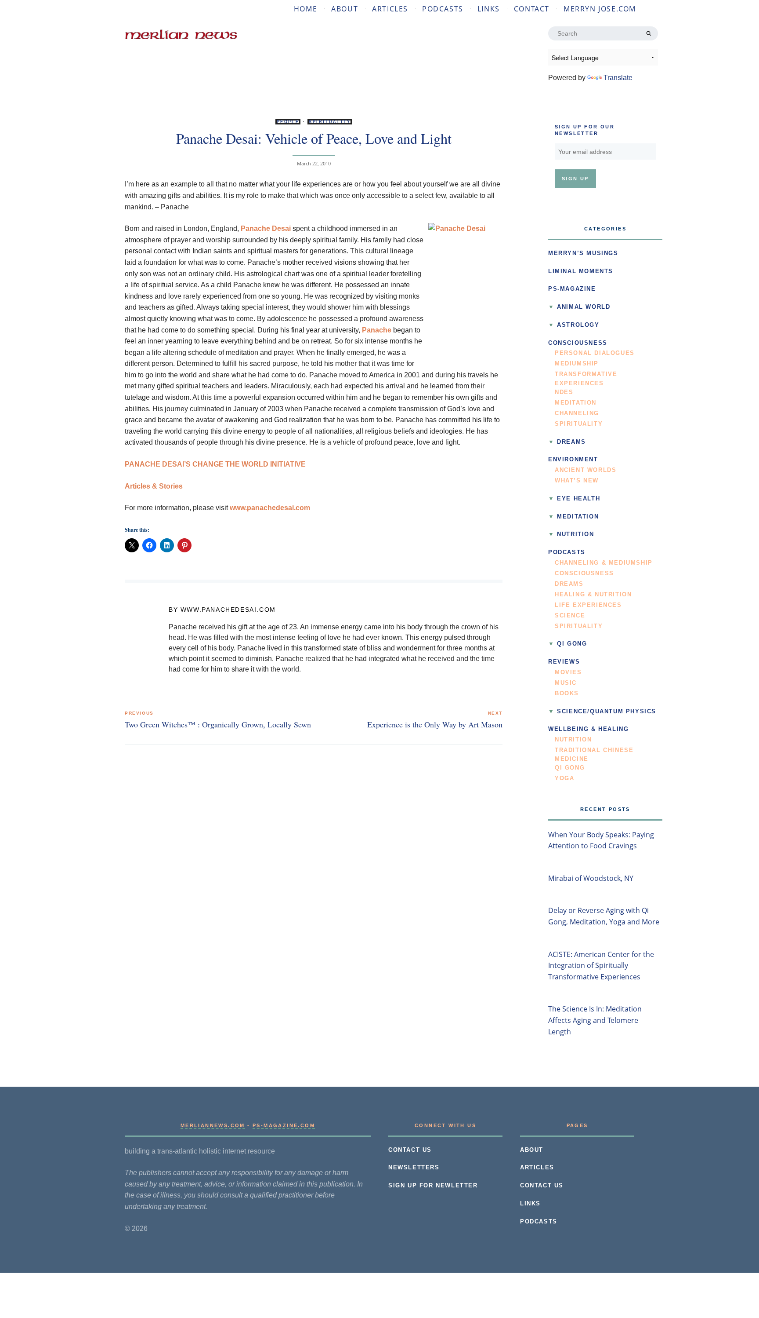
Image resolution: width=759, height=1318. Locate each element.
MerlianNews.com (213, 1125)
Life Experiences (588, 605)
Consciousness (577, 343)
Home (305, 9)
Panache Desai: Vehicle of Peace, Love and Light (314, 138)
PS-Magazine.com (284, 1125)
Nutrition (575, 534)
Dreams (571, 442)
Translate (618, 77)
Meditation (575, 403)
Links (488, 9)
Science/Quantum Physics (606, 711)
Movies (568, 672)
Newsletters (414, 1168)
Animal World (583, 307)
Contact (531, 9)
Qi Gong (572, 644)
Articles (390, 9)
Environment (573, 459)
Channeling (577, 413)
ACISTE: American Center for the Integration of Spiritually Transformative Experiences (601, 965)
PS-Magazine (572, 289)
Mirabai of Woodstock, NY (590, 878)
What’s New (577, 481)
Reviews (564, 662)
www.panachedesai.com (270, 507)
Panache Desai (266, 228)
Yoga (564, 778)
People (288, 122)
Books (567, 693)
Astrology (578, 325)
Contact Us (410, 1150)
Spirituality (330, 122)
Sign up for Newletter (433, 1186)
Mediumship (577, 364)
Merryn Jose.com (600, 9)
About (344, 9)
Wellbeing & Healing (588, 729)
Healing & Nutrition (593, 594)
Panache (376, 330)
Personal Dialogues (595, 353)
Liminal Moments (580, 271)
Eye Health (578, 499)
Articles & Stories (154, 486)
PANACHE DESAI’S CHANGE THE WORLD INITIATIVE (215, 464)
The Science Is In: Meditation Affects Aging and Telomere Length (595, 1020)
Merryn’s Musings (583, 253)
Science (570, 616)
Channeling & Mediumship (604, 563)
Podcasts (442, 9)
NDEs (564, 392)
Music (566, 683)
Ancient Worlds (585, 470)
